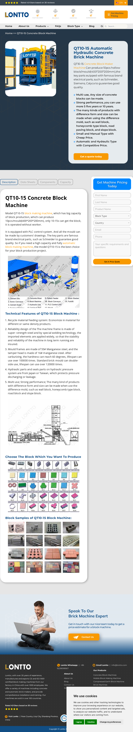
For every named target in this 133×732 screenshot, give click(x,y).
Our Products (99, 670)
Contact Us (87, 636)
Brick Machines (100, 685)
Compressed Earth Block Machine (108, 681)
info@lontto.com (119, 665)
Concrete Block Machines (105, 675)
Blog (66, 681)
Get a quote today (91, 156)
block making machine (38, 213)
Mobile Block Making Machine (107, 678)
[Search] (105, 26)
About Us (68, 674)
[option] (30, 68)
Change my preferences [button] (110, 722)
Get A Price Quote (112, 262)
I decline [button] (91, 722)
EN (121, 2)
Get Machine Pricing (117, 14)
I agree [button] (79, 722)
